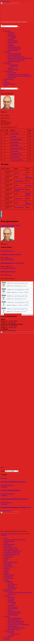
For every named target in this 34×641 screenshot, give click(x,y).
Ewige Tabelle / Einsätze (14, 61)
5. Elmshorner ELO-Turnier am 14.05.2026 (18, 74)
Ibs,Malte (13, 136)
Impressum (7, 82)
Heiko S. (9, 502)
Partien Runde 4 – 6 (9, 566)
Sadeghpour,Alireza (16, 154)
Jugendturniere (8, 557)
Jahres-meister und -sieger (14, 47)
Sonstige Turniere (8, 71)
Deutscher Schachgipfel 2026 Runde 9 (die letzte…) (14, 481)
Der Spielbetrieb (12, 36)
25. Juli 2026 (4, 485)
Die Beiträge (11, 34)
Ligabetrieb (7, 52)
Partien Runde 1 (15, 634)
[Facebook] (17, 211)
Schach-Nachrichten (9, 574)
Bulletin (6, 542)
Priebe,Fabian (15, 145)
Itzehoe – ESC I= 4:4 (9, 555)
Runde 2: (6, 573)
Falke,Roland (14, 142)
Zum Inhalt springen (6, 1)
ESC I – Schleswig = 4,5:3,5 (11, 549)
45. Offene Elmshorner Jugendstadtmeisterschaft (20, 76)
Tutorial (6, 579)
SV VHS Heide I (28, 194)
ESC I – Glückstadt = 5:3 (10, 547)
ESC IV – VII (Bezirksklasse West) (16, 56)
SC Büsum (29, 185)
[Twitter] (17, 213)
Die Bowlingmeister (13, 50)
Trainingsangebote (9, 79)
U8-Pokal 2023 (11, 594)
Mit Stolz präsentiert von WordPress (10, 533)
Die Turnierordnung (13, 42)
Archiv (3, 471)
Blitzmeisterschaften (13, 69)
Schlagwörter (11, 586)
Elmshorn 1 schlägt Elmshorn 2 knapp (10, 225)
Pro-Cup (6, 570)
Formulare (10, 44)
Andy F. (5, 112)
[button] (2, 314)
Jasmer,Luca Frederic (17, 159)
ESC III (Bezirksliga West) (14, 55)
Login (5, 85)
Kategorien (10, 582)
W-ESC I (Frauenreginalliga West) (16, 60)
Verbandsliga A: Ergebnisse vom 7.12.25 (11, 254)
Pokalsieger (11, 68)
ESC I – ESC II (8, 546)
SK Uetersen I (29, 203)
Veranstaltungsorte (12, 587)
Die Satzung (11, 39)
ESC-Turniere (7, 63)
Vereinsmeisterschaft (13, 64)
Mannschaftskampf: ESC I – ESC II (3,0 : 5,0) (12, 263)
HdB (15, 322)
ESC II (2, 90)
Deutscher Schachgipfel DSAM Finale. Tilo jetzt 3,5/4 (14, 499)
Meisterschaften (12, 77)
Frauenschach (11, 45)
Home (5, 538)
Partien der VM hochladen (10, 562)
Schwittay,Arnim (15, 157)
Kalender (6, 558)
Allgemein (3, 268)
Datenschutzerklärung (9, 84)
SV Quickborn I (29, 176)
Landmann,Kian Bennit (17, 148)
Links (5, 80)
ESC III (17, 172)
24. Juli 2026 (4, 511)
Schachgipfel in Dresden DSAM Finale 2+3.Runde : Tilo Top (16, 507)
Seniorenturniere (12, 72)
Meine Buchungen (12, 584)
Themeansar (4, 535)
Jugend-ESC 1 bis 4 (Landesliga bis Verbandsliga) (20, 58)
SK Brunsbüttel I (19, 181)
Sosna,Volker (14, 151)
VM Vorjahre (15, 66)
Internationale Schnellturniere (11, 554)
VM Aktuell (11, 632)
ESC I (2, 251)
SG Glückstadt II (19, 207)
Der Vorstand (11, 32)
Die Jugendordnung (13, 40)
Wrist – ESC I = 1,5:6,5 (10, 589)
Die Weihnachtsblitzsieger (14, 48)
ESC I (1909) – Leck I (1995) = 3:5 (12, 550)
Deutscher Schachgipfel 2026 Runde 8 (10, 490)
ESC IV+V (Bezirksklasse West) (15, 622)
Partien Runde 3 (8, 565)
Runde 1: (6, 571)
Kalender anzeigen (27, 314)
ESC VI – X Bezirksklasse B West (16, 621)
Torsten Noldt (10, 485)
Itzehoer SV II (18, 198)
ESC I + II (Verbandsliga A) (14, 53)
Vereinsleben (7, 31)
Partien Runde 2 (8, 563)
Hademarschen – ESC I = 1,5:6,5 (12, 552)
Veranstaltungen (8, 581)
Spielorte (14, 37)
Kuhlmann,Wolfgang (16, 139)
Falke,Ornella (14, 133)
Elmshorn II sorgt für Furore (7, 226)
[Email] (17, 216)
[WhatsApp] (17, 214)
